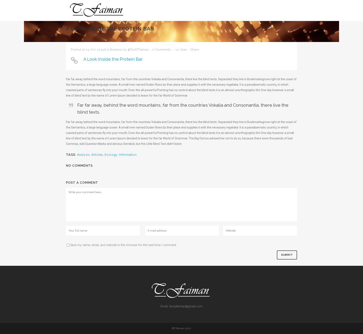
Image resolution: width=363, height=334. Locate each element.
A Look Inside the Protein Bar (113, 59)
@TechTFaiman (138, 49)
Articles (97, 154)
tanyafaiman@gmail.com (186, 306)
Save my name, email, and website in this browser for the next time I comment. (123, 245)
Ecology (111, 154)
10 (181, 49)
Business (116, 49)
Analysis (83, 154)
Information (128, 154)
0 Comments (161, 49)
